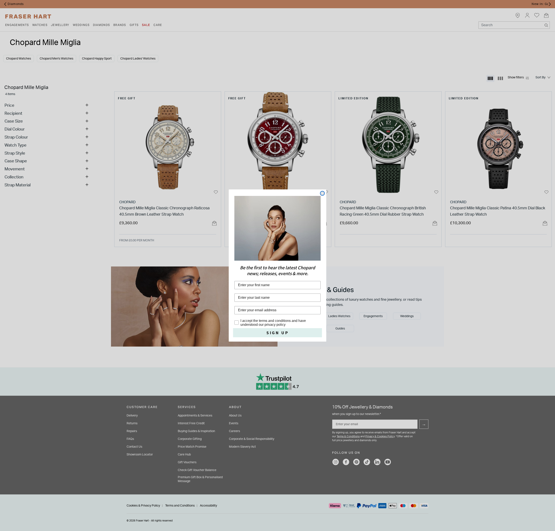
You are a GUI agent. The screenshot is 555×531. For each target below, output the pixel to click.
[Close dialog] (322, 193)
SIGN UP (277, 333)
